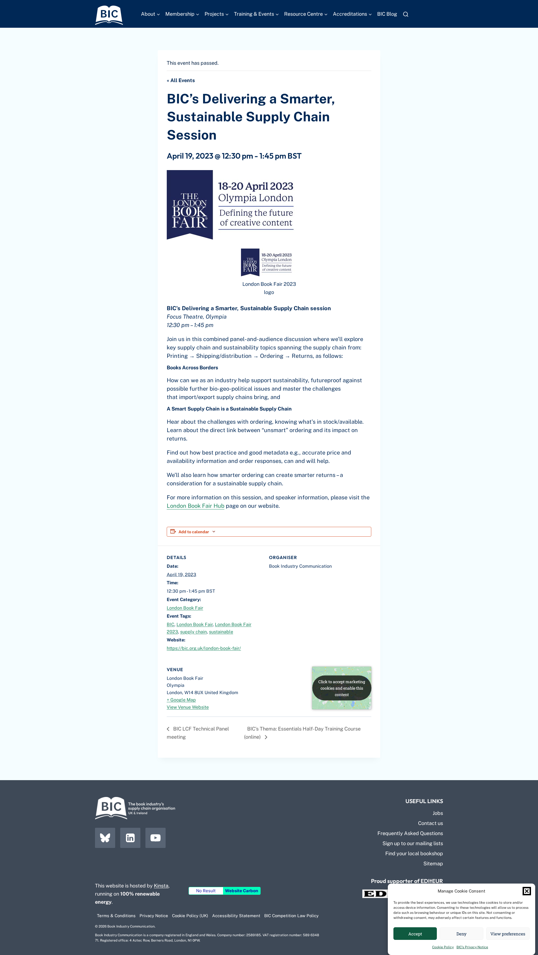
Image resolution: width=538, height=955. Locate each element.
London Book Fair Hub (195, 505)
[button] (527, 891)
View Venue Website (188, 707)
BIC (170, 624)
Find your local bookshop (414, 853)
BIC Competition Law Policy (291, 915)
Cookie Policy (443, 947)
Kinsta (161, 886)
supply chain (193, 631)
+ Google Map (181, 700)
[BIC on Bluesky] (105, 838)
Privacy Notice (154, 915)
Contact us (430, 823)
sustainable (221, 631)
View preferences (507, 934)
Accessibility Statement (236, 915)
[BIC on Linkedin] (130, 838)
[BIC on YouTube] (155, 838)
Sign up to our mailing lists (412, 843)
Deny (461, 934)
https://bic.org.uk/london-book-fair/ (204, 648)
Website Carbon (241, 890)
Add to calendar (193, 531)
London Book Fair (185, 608)
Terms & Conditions (116, 915)
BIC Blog (387, 14)
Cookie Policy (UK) (190, 915)
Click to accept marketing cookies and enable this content (341, 688)
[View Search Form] (406, 14)
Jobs (438, 813)
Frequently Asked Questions (410, 833)
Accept (415, 934)
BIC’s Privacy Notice (472, 947)
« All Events (181, 80)
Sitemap (433, 863)
